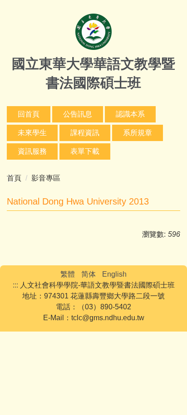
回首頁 (28, 114)
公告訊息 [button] (77, 114)
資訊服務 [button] (32, 151)
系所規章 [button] (137, 133)
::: (15, 285)
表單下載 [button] (84, 151)
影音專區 (45, 178)
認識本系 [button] (130, 114)
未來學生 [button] (32, 133)
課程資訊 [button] (84, 133)
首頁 (14, 178)
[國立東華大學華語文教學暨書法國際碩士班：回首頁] (93, 33)
